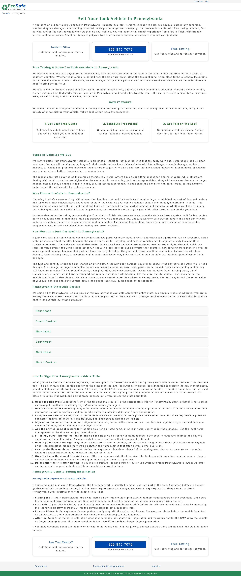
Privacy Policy (150, 573)
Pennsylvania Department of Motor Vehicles (60, 478)
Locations (198, 1)
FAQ (206, 1)
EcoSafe (6, 13)
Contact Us (41, 566)
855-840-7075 (120, 49)
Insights (156, 566)
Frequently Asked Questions (108, 566)
